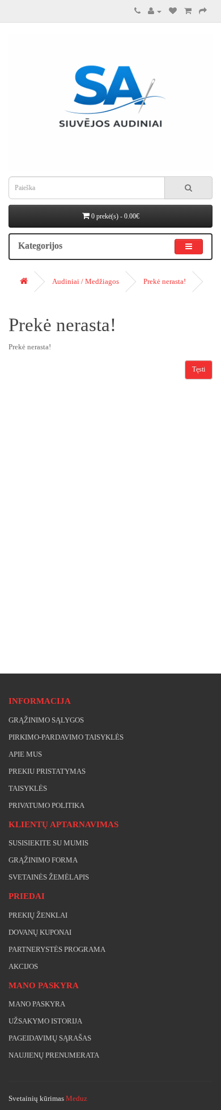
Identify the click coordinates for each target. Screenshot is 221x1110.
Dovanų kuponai (39, 932)
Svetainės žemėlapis (48, 877)
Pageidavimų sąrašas (49, 1038)
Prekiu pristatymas (47, 771)
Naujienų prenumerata (53, 1055)
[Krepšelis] (188, 11)
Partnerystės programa (56, 949)
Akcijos (23, 966)
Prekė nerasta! (164, 281)
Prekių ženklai (37, 915)
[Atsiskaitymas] (203, 11)
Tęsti (198, 369)
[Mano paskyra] (155, 11)
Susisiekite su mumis (48, 843)
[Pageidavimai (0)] (173, 11)
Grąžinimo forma (43, 860)
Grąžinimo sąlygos (46, 720)
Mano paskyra (36, 1004)
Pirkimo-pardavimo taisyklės (66, 737)
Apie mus (25, 754)
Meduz (76, 1098)
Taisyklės (27, 788)
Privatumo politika (46, 805)
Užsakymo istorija (45, 1021)
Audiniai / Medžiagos (85, 281)
